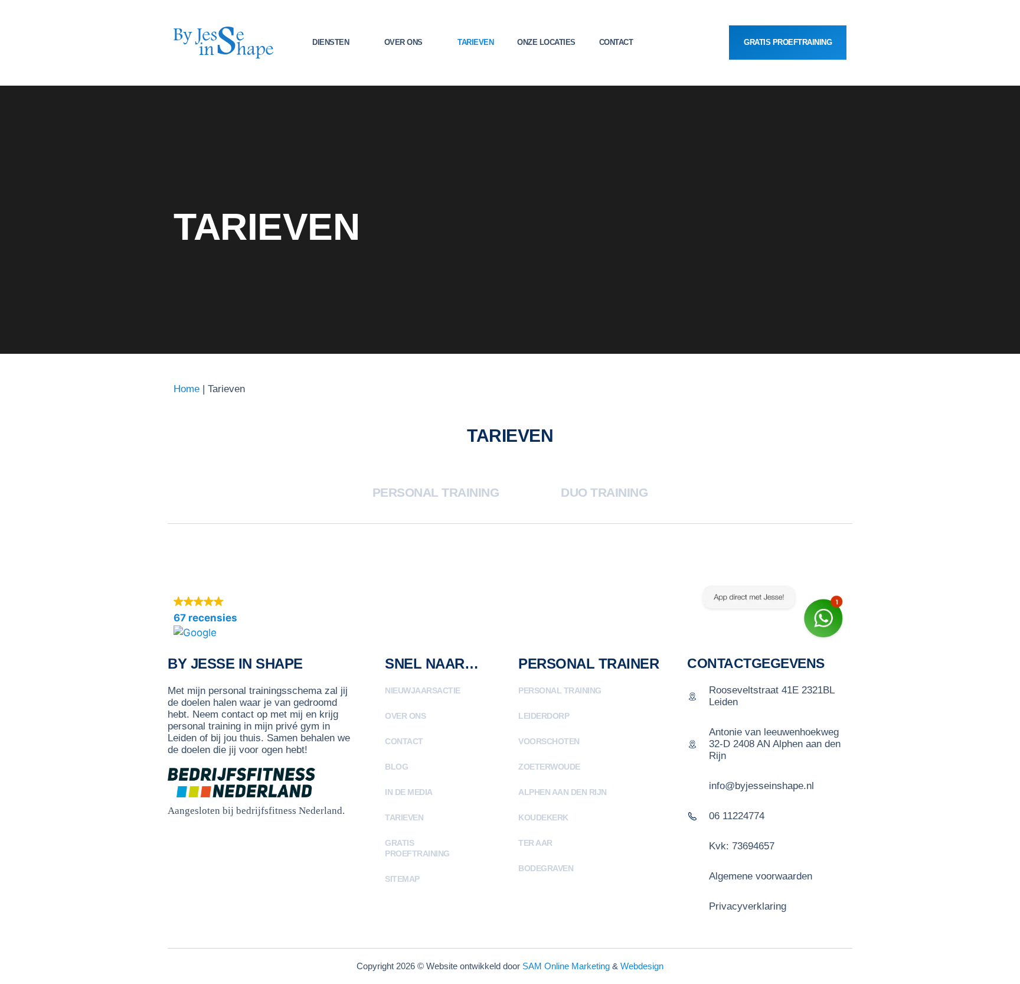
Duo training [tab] (604, 492)
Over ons (403, 42)
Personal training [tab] (435, 492)
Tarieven (475, 42)
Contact (616, 42)
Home (187, 389)
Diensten (330, 42)
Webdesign (641, 966)
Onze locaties (546, 42)
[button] (266, 618)
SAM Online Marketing (566, 966)
